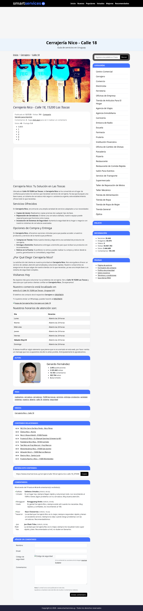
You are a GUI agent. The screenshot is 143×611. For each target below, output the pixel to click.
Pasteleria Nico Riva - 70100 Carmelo (34, 442)
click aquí (36, 120)
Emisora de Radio (104, 122)
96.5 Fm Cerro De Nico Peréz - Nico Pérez (36, 428)
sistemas (18, 399)
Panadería (101, 151)
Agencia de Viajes (104, 108)
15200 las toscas (49, 397)
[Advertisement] (71, 22)
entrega (67, 397)
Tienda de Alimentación (107, 195)
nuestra (26, 399)
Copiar (84, 474)
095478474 (59, 295)
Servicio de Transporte (106, 175)
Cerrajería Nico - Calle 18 (24, 413)
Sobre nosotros (104, 273)
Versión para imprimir (23, 117)
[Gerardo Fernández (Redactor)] (30, 373)
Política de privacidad (106, 270)
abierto (32, 399)
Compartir (47, 114)
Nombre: (19, 545)
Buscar (124, 57)
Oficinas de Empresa (105, 95)
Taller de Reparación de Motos (110, 185)
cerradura (28, 397)
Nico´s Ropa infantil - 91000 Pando (33, 435)
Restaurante (102, 161)
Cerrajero (25, 54)
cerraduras (37, 397)
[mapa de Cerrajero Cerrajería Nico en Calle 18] (32, 303)
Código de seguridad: (20, 558)
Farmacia (100, 132)
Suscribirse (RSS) (104, 278)
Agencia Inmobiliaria (106, 113)
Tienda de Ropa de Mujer (108, 204)
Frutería (100, 137)
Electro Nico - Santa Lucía (30, 455)
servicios (59, 397)
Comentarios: (21, 567)
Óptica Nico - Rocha (28, 432)
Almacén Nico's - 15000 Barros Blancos (35, 452)
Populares (90, 3)
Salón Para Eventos (105, 170)
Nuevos (80, 3)
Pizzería (99, 156)
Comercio (100, 81)
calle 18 (39, 399)
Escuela (99, 127)
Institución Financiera (106, 142)
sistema (46, 399)
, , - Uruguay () (34, 290)
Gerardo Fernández (58, 364)
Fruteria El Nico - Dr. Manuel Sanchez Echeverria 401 (40, 438)
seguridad (54, 399)
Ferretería (100, 90)
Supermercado (103, 180)
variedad (83, 397)
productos (75, 397)
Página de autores (105, 265)
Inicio (73, 3)
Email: (18, 551)
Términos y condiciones (107, 275)
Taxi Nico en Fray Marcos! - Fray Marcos (35, 445)
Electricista (101, 86)
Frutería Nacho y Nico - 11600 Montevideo (36, 459)
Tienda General (103, 209)
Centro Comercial (104, 71)
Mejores (109, 3)
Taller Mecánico (103, 190)
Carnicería (101, 118)
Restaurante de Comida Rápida (111, 166)
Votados (100, 3)
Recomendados (122, 3)
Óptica (99, 214)
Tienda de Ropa (103, 199)
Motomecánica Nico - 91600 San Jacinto (35, 449)
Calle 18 (36, 54)
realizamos (19, 397)
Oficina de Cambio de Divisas (110, 146)
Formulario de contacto (107, 268)
